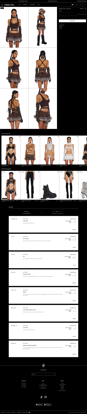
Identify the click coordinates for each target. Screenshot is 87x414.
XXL (75, 16)
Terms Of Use (8, 412)
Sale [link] (38, 4)
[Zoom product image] (14, 27)
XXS (59, 16)
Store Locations (62, 384)
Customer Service (43, 388)
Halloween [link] (25, 4)
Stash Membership (62, 390)
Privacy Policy (3, 412)
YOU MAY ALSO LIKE (5, 133)
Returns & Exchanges (43, 385)
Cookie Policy (14, 412)
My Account (24, 384)
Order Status (23, 383)
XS (62, 16)
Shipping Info (43, 384)
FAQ (43, 383)
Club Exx (9, 168)
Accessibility (19, 412)
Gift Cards (62, 388)
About (62, 383)
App (62, 389)
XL (72, 16)
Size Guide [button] (60, 26)
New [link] (19, 4)
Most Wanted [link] (32, 4)
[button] (23, 1)
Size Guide (62, 385)
